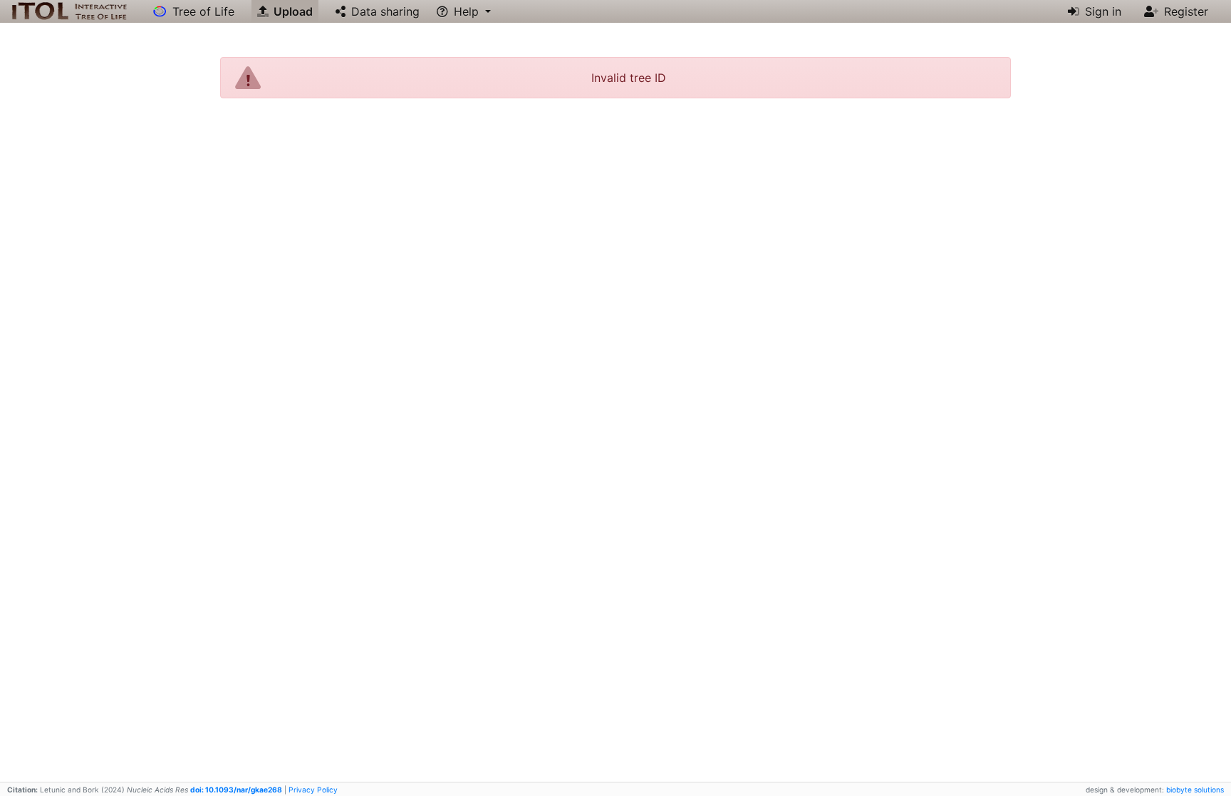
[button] (464, 11)
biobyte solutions (1195, 789)
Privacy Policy (313, 789)
